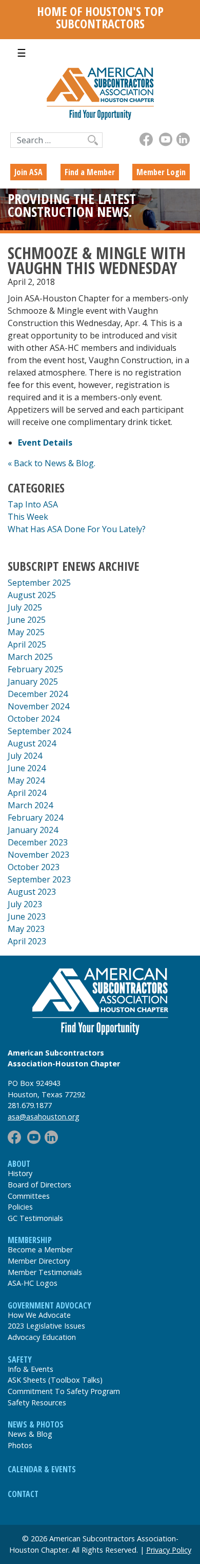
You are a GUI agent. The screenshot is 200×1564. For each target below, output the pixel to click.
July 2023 (25, 904)
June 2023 (27, 916)
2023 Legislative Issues (46, 1326)
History (20, 1173)
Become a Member (40, 1249)
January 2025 (33, 681)
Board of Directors (39, 1184)
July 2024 (25, 755)
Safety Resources (37, 1402)
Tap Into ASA (33, 504)
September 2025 (39, 582)
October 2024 (33, 718)
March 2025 (30, 656)
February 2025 (35, 669)
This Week (28, 516)
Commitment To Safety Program (64, 1391)
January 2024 (33, 830)
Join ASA (28, 172)
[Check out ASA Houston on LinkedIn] (183, 139)
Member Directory (39, 1261)
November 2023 (38, 854)
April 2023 (27, 941)
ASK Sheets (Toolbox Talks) (55, 1380)
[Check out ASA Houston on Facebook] (146, 139)
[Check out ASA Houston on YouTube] (165, 139)
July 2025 (25, 607)
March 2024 (30, 805)
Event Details (45, 442)
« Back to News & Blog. (51, 463)
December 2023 (38, 842)
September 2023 (39, 879)
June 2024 (27, 768)
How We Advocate (39, 1315)
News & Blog (30, 1434)
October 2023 (33, 867)
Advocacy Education (42, 1337)
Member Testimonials (45, 1272)
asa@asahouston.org (43, 1116)
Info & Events (30, 1369)
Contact (23, 1494)
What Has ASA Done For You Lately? (77, 529)
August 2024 (32, 743)
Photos (20, 1445)
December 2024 (38, 694)
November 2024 (38, 706)
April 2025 (27, 644)
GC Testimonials (35, 1218)
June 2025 (27, 619)
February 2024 (35, 817)
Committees (29, 1196)
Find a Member (90, 172)
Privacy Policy (168, 1550)
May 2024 (26, 780)
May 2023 (26, 928)
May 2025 (26, 632)
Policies (20, 1207)
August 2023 (32, 891)
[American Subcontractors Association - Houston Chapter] (100, 1001)
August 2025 (32, 595)
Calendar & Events (42, 1469)
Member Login (161, 172)
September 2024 (39, 731)
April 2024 (27, 792)
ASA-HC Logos (32, 1283)
